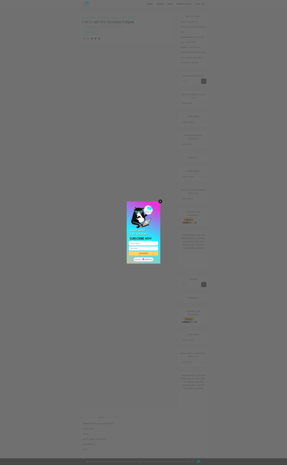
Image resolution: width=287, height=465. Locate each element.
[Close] (160, 201)
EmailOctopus (148, 259)
